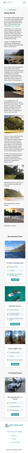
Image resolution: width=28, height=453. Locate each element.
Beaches (6, 9)
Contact (13, 439)
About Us (14, 435)
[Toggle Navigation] (24, 2)
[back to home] (7, 2)
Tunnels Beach (14, 26)
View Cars (15, 414)
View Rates (15, 279)
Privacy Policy (15, 442)
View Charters (15, 324)
